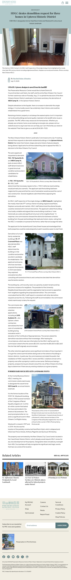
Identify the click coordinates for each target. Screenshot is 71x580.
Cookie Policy (60, 513)
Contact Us (44, 506)
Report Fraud (44, 514)
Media (42, 510)
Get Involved (29, 513)
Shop (27, 509)
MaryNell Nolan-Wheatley (22, 78)
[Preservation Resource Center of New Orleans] (12, 505)
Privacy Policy (60, 509)
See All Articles (61, 456)
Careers (43, 502)
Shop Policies (60, 517)
